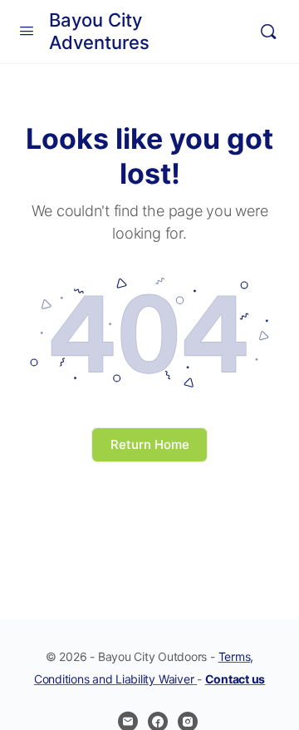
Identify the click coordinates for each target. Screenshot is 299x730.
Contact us (235, 679)
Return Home (149, 444)
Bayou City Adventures (99, 31)
